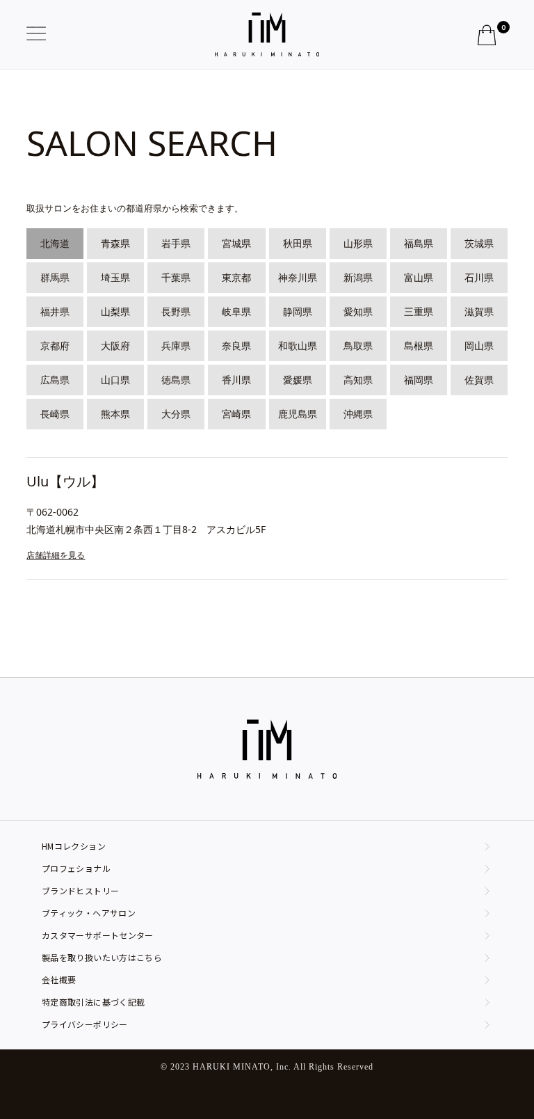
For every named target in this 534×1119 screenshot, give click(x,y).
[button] (40, 34)
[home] (267, 35)
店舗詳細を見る (55, 555)
